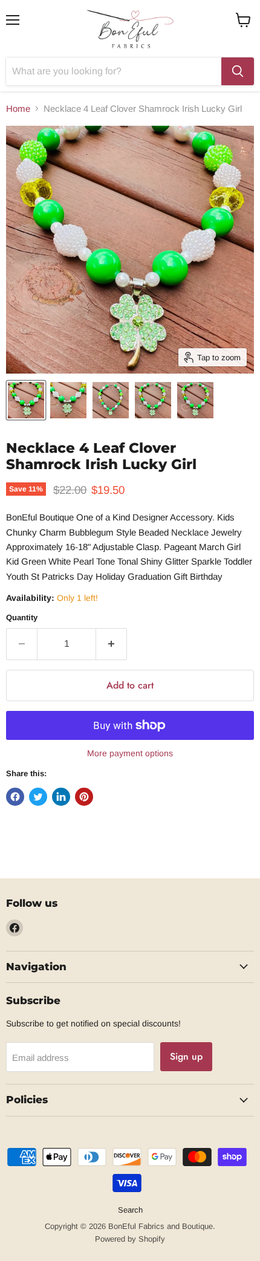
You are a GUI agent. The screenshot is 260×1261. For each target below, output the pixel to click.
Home (18, 108)
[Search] (237, 71)
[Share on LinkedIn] (61, 797)
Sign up (186, 1056)
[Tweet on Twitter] (38, 797)
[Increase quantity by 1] (111, 644)
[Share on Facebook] (15, 797)
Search (130, 1209)
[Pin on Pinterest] (84, 797)
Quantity (21, 617)
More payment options (130, 753)
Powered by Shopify (130, 1238)
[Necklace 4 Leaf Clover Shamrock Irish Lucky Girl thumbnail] (26, 400)
